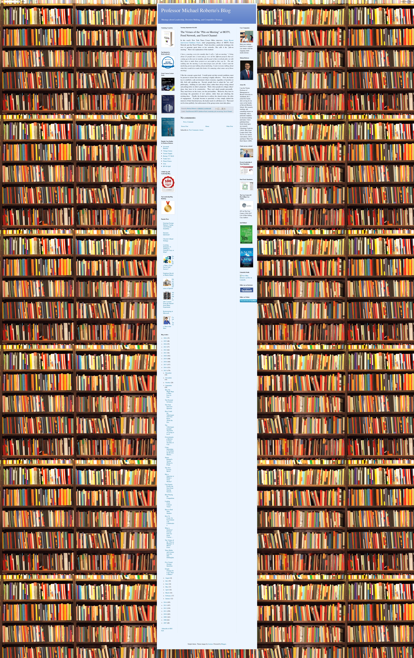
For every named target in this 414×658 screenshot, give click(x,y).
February (168, 596)
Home (207, 126)
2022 (165, 350)
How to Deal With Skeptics (169, 511)
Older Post (229, 126)
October (168, 382)
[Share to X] (220, 109)
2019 (165, 359)
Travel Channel (228, 111)
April (167, 590)
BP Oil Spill (167, 166)
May (167, 587)
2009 (165, 617)
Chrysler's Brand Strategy (168, 240)
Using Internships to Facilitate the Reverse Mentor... (169, 451)
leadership (211, 111)
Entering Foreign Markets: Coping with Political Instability (168, 226)
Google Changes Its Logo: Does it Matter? (169, 571)
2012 (165, 608)
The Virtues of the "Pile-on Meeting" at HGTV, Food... (169, 543)
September (168, 385)
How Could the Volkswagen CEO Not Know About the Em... (169, 416)
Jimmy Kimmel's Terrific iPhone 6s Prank (168, 461)
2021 (165, 353)
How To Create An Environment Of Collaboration (169, 520)
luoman (210, 644)
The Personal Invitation (169, 401)
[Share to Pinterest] (224, 109)
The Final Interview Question (168, 406)
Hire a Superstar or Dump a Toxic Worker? (169, 478)
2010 (165, 614)
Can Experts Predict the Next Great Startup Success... (169, 488)
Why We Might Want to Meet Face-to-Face (169, 393)
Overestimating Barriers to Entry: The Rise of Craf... (169, 440)
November (168, 378)
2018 (165, 362)
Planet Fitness (167, 161)
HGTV (196, 111)
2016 (165, 367)
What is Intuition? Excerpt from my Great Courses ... (169, 532)
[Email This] (216, 109)
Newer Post (184, 126)
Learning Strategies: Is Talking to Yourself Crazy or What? (168, 248)
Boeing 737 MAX (168, 156)
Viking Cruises (167, 151)
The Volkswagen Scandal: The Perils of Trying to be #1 (169, 429)
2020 (165, 356)
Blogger (223, 644)
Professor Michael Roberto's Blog (196, 10)
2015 (165, 370)
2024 (165, 344)
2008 (165, 620)
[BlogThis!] (218, 109)
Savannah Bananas (166, 147)
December (168, 373)
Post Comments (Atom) (196, 130)
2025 (165, 341)
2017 (165, 364)
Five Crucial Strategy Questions (168, 564)
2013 (165, 605)
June (167, 584)
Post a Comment (188, 122)
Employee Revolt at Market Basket (168, 274)
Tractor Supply (167, 153)
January (167, 599)
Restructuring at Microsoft (168, 312)
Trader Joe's (166, 159)
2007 (165, 623)
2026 (165, 338)
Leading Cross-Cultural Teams (168, 504)
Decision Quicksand (166, 234)
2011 (165, 611)
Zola (164, 164)
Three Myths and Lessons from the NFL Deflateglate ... (169, 554)
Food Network (190, 111)
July (166, 581)
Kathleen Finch (203, 111)
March (167, 593)
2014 (165, 602)
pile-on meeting (218, 111)
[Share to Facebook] (222, 109)
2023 (165, 347)
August (167, 578)
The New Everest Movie (168, 469)
